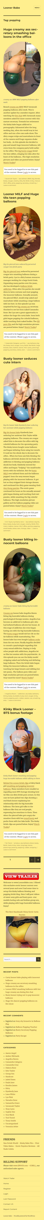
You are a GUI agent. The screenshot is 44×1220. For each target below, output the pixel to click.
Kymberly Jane (18, 522)
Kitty (8, 1088)
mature (37, 181)
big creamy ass (24, 307)
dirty (21, 181)
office (9, 183)
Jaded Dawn (10, 1080)
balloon (24, 178)
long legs (24, 845)
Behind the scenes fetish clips (16, 783)
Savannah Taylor (11, 178)
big (33, 178)
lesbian (10, 526)
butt (12, 345)
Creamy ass (8, 613)
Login (25, 172)
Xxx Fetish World (10, 1143)
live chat (18, 116)
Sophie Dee (10, 1112)
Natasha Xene (11, 1100)
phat (13, 183)
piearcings (7, 847)
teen (23, 350)
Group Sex (10, 1074)
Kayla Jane (10, 1082)
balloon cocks (34, 640)
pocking (14, 847)
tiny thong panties (11, 488)
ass (20, 178)
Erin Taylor (9, 522)
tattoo (19, 350)
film (37, 524)
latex (10, 347)
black (32, 843)
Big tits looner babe (11, 432)
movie (5, 698)
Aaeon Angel (11, 1053)
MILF (5, 183)
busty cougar (12, 634)
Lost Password (9, 1199)
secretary (26, 183)
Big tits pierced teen (11, 271)
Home (6, 1184)
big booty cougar (25, 151)
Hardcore (9, 1077)
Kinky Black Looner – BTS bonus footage (19, 711)
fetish (28, 181)
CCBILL (33, 1166)
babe (30, 694)
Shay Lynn (10, 1109)
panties (30, 526)
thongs (23, 528)
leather (15, 347)
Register (7, 1189)
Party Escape (21, 1036)
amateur (17, 843)
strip (5, 700)
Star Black (10, 1115)
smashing (32, 183)
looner (21, 347)
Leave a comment (9, 185)
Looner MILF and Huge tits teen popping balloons (21, 197)
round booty (29, 818)
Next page (37, 862)
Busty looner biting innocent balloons (20, 541)
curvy (22, 345)
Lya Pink (23, 343)
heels (10, 845)
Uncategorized (12, 1124)
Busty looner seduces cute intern (20, 360)
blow (5, 524)
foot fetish (32, 345)
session (27, 698)
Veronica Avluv (12, 1127)
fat (24, 181)
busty (14, 524)
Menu (37, 7)
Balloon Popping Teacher (26, 1027)
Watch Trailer (9, 163)
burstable (16, 696)
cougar (10, 181)
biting (5, 696)
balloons (33, 343)
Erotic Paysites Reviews (25, 1146)
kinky (32, 181)
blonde (37, 178)
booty (5, 181)
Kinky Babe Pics (26, 1143)
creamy (16, 181)
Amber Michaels (12, 1056)
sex (31, 698)
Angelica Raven (10, 694)
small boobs (7, 528)
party (30, 347)
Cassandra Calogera (12, 343)
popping (19, 183)
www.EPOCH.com (20, 1166)
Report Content (10, 1209)
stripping (33, 847)
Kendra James (11, 1085)
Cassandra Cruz (12, 1065)
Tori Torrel (8, 843)
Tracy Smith (11, 1121)
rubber (21, 698)
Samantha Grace (13, 1103)
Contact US (8, 1204)
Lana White (10, 1094)
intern (5, 526)
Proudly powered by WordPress (24, 1216)
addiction (21, 694)
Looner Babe (11, 7)
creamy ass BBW (16, 107)
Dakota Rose (11, 1068)
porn (16, 698)
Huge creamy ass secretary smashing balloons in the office (20, 33)
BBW (29, 178)
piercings (35, 347)
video (29, 528)
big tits (36, 522)
